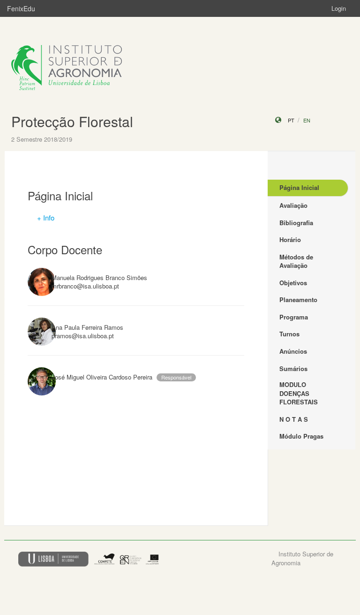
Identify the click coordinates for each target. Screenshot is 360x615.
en (306, 120)
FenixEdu (21, 8)
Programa (293, 316)
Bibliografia (296, 222)
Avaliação (293, 205)
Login (338, 8)
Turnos (289, 333)
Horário (290, 239)
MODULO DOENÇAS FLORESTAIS (298, 393)
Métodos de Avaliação (296, 261)
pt (291, 120)
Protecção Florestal (72, 121)
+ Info (45, 217)
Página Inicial (299, 187)
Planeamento (298, 299)
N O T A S (293, 419)
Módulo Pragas (301, 436)
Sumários (293, 368)
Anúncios (293, 351)
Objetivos (293, 282)
